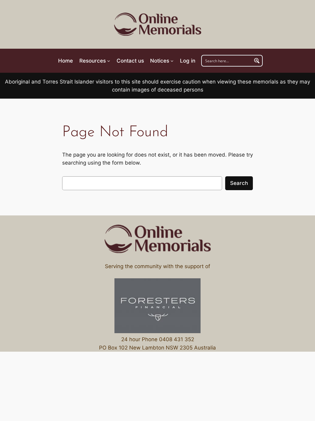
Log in (187, 61)
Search (239, 183)
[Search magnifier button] (257, 60)
